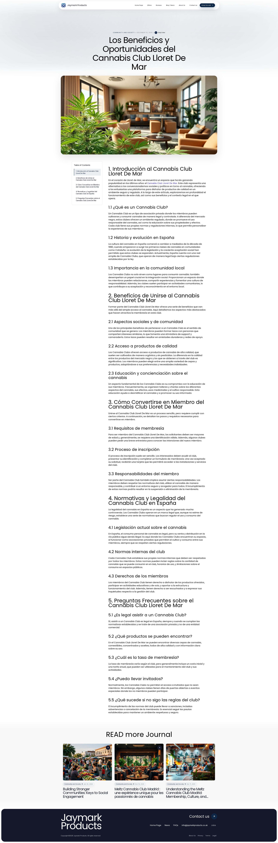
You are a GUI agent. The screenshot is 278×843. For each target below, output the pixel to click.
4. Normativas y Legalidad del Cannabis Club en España (86, 193)
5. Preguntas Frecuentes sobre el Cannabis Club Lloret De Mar (88, 199)
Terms (207, 836)
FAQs (175, 825)
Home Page (155, 825)
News (167, 825)
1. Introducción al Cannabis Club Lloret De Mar (87, 172)
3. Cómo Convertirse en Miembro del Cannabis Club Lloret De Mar (88, 186)
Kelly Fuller (161, 32)
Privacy (200, 836)
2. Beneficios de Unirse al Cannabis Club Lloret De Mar (86, 179)
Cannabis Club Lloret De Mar (162, 183)
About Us (192, 836)
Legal (214, 836)
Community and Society (124, 32)
